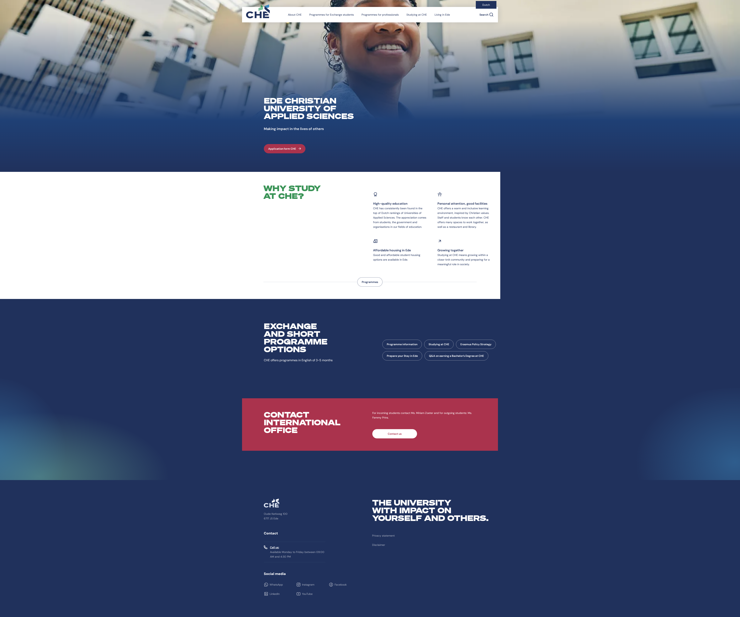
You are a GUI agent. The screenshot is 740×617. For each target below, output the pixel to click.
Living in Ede (442, 14)
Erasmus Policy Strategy (475, 344)
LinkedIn (275, 594)
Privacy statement (383, 535)
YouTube (307, 594)
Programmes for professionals (380, 14)
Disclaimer (378, 545)
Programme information (402, 344)
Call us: (274, 547)
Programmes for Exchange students (331, 14)
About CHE (295, 14)
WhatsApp (276, 584)
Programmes (370, 282)
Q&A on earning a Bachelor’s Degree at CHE (456, 356)
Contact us (395, 434)
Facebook (341, 584)
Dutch (486, 5)
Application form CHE (282, 148)
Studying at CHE (416, 14)
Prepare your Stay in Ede (402, 356)
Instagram (308, 584)
